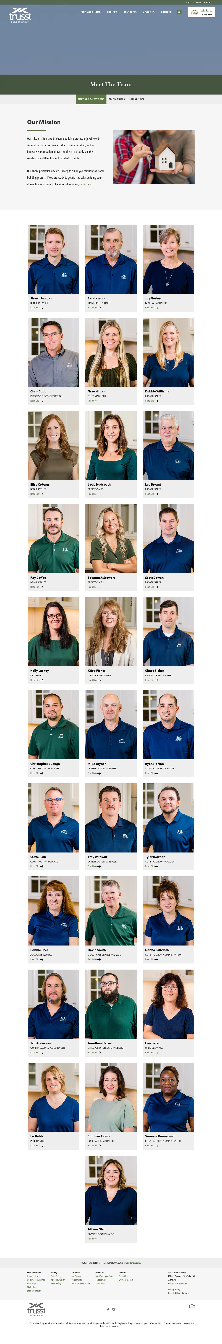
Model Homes (32, 1286)
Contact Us (123, 1276)
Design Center (76, 1279)
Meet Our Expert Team (91, 99)
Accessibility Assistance (178, 1293)
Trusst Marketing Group (80, 1283)
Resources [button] (130, 12)
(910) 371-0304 (180, 1283)
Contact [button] (166, 12)
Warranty (197, 2)
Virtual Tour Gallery (58, 1279)
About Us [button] (149, 12)
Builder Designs (133, 1262)
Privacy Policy (174, 1289)
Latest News (136, 99)
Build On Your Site (34, 1290)
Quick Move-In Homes (36, 1279)
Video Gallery (56, 1283)
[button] (179, 12)
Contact (207, 2)
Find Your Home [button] (91, 12)
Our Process (76, 1276)
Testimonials (117, 99)
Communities (32, 1276)
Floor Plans (31, 1283)
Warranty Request (126, 1279)
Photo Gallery (56, 1276)
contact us (85, 184)
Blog (187, 2)
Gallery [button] (112, 12)
